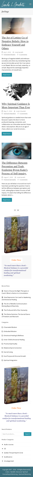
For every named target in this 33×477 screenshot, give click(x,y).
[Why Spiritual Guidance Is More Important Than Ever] (16, 92)
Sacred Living (8, 352)
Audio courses (8, 444)
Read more (6, 75)
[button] (30, 4)
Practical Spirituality (10, 179)
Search (27, 434)
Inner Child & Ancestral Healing (14, 340)
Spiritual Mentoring (25, 474)
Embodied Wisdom (9, 54)
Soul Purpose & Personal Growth (15, 356)
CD (5, 449)
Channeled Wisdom (10, 327)
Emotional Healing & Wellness (14, 335)
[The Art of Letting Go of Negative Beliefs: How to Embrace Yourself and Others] (16, 26)
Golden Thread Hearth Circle (13, 453)
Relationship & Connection (13, 348)
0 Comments (23, 54)
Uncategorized (9, 461)
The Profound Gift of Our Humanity (15, 310)
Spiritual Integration (10, 113)
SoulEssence (8, 457)
